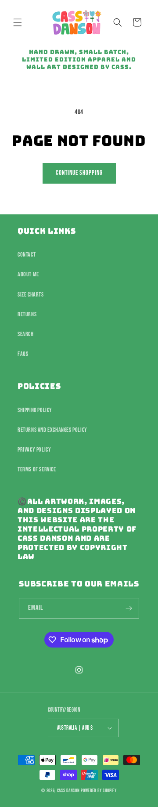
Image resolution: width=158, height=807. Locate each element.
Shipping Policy (35, 410)
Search (26, 334)
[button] (17, 22)
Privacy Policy (34, 449)
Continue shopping (79, 173)
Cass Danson (68, 790)
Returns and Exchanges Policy (52, 430)
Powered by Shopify (99, 790)
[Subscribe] (129, 608)
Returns (27, 314)
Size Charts (31, 294)
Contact (27, 254)
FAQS (23, 354)
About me (28, 274)
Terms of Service (37, 469)
